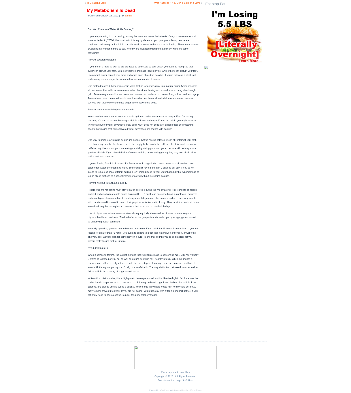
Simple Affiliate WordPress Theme (187, 390)
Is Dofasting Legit (96, 2)
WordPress (164, 390)
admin (128, 15)
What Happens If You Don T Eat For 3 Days (177, 2)
